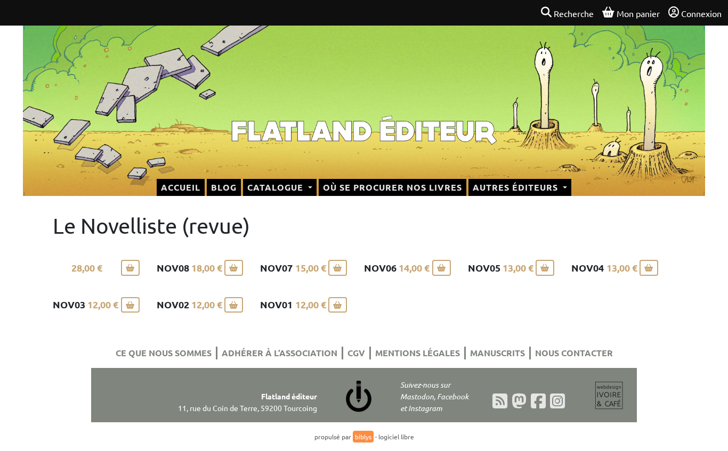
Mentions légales (417, 352)
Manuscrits (497, 352)
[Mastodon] (519, 401)
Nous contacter (574, 352)
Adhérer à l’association (279, 352)
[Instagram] (557, 401)
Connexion (701, 13)
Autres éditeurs (517, 187)
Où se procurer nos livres (392, 187)
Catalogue (276, 187)
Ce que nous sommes (164, 352)
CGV (356, 352)
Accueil (180, 187)
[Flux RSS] (499, 401)
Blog (224, 187)
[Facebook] (538, 401)
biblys (363, 436)
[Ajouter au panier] (130, 268)
